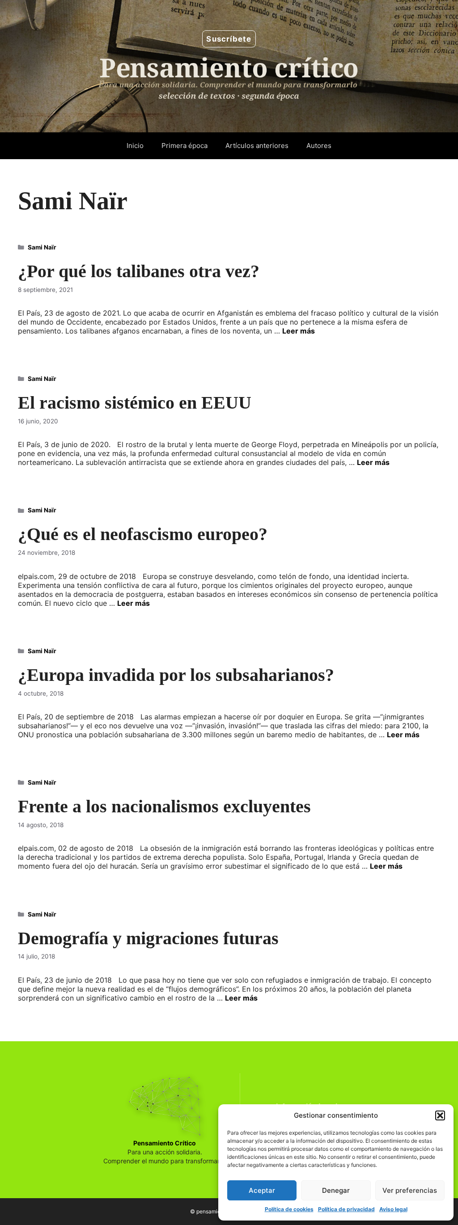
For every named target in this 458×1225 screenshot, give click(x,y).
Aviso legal (393, 1209)
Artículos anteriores (256, 145)
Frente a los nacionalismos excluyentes (164, 806)
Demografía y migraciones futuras (148, 938)
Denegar (336, 1190)
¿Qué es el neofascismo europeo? (142, 534)
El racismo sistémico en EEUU (134, 403)
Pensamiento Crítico (164, 1143)
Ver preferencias (409, 1190)
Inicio (135, 145)
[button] (440, 1115)
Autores (318, 145)
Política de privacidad (346, 1209)
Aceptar (262, 1190)
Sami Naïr (42, 247)
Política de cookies (289, 1209)
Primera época (184, 145)
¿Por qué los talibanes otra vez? (138, 271)
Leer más (298, 330)
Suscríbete (228, 38)
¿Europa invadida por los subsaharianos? (176, 675)
